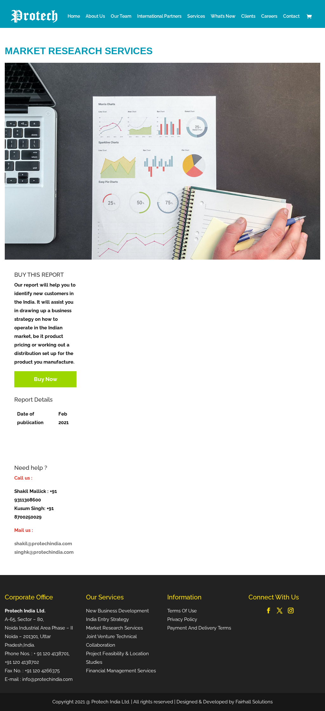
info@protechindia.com (47, 679)
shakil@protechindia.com (43, 543)
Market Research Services (114, 628)
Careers (269, 16)
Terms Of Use (182, 611)
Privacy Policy (182, 619)
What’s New (223, 16)
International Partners (159, 16)
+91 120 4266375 (42, 671)
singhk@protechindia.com (44, 552)
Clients (248, 16)
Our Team (121, 16)
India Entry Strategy (107, 619)
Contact (291, 16)
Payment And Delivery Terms (199, 628)
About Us (95, 16)
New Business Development (117, 611)
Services (196, 16)
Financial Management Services (121, 671)
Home (74, 16)
